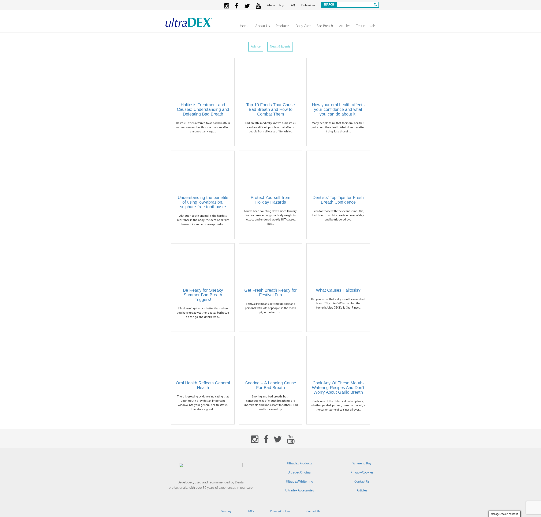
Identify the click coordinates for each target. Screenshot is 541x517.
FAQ (292, 5)
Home (244, 25)
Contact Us (361, 481)
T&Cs (251, 511)
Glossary (226, 511)
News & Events (280, 46)
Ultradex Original (299, 472)
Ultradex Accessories (299, 490)
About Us (262, 25)
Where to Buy (362, 463)
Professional (308, 5)
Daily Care (303, 25)
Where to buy (275, 5)
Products (283, 25)
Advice (256, 46)
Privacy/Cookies (362, 472)
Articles (344, 25)
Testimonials (366, 25)
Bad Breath (325, 25)
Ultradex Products (299, 463)
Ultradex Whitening (299, 481)
